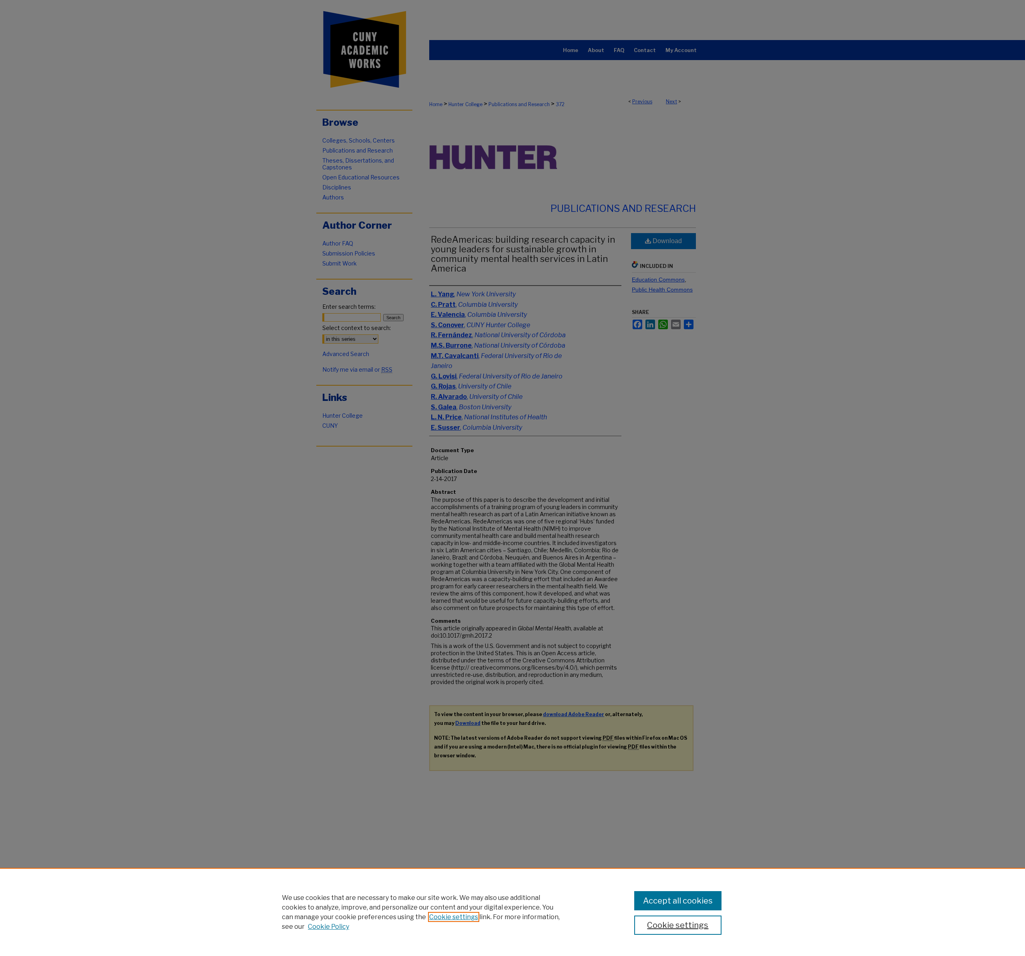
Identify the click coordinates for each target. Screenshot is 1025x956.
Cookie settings (453, 917)
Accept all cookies (678, 901)
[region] (512, 912)
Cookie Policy (328, 926)
